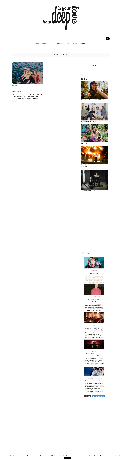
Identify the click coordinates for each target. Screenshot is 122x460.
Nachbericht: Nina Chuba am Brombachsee (92, 99)
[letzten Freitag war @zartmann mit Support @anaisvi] (94, 353)
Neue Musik (16, 91)
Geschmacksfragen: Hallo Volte (89, 121)
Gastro (67, 43)
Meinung (59, 43)
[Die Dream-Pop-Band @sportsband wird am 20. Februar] (94, 380)
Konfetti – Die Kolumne (79, 43)
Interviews (44, 43)
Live (52, 43)
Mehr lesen (74, 458)
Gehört (13, 85)
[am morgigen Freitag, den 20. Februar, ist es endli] (94, 297)
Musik (36, 43)
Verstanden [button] (67, 458)
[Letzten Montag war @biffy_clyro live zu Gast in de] (94, 325)
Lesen (14, 101)
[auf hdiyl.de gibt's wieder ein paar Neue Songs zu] (94, 270)
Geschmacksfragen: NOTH (88, 190)
